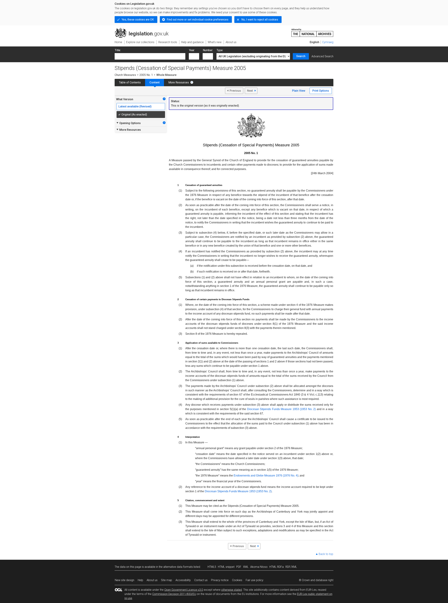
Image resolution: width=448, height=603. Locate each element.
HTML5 (212, 566)
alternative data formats (178, 566)
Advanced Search (322, 56)
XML (245, 566)
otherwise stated (231, 589)
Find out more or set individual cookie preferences (197, 19)
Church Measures (125, 75)
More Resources (178, 82)
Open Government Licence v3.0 (183, 589)
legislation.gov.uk (144, 29)
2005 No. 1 (146, 75)
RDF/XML (291, 566)
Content (154, 82)
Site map (166, 580)
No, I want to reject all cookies (259, 19)
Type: (220, 50)
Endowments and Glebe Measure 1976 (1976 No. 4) (266, 475)
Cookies (237, 580)
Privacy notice (220, 580)
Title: (118, 50)
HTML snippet (226, 566)
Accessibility (183, 580)
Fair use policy (254, 580)
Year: (192, 50)
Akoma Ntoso (259, 566)
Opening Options (128, 123)
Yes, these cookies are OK (138, 19)
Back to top (326, 554)
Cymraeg (327, 42)
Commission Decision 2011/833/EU (174, 594)
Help (140, 580)
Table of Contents (130, 82)
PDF (238, 566)
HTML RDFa (276, 566)
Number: (208, 50)
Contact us (201, 580)
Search (300, 56)
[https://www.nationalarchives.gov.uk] (312, 31)
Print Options (320, 90)
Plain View (298, 90)
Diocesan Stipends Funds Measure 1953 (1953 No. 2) (281, 409)
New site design (124, 580)
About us (152, 580)
